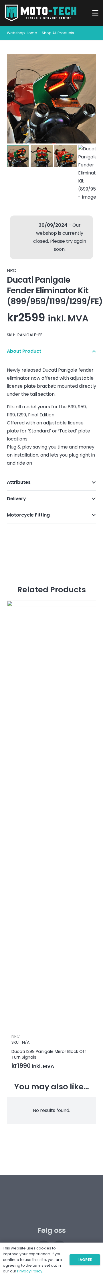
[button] (95, 13)
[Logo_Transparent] (41, 13)
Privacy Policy (29, 1271)
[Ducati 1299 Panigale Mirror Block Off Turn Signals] (51, 816)
